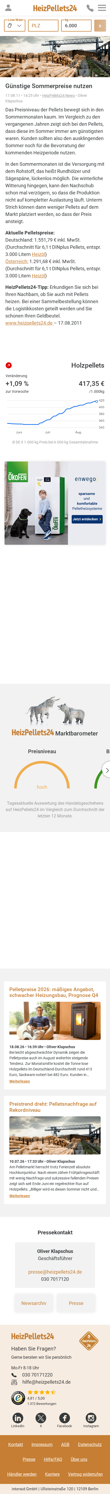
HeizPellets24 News (58, 95)
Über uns (79, 1459)
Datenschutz (90, 1444)
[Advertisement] (55, 613)
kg (66, 20)
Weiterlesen (19, 1081)
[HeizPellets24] (55, 8)
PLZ (36, 25)
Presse (76, 1303)
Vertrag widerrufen (85, 1474)
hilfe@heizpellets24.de (46, 1382)
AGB (65, 1444)
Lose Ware (15, 20)
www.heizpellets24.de (29, 323)
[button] (8, 7)
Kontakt (15, 1444)
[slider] (41, 1393)
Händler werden (22, 1474)
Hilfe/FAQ (53, 1459)
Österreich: (16, 261)
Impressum (42, 1444)
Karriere (52, 1474)
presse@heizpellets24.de (55, 1272)
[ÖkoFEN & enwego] (55, 503)
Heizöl (38, 254)
